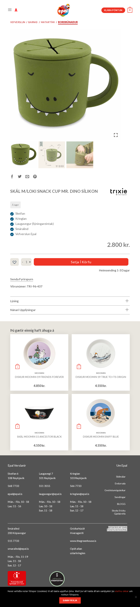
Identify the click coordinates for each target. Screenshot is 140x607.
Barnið (33, 22)
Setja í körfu (81, 262)
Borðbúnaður (68, 22)
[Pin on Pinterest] (37, 177)
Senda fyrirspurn (21, 279)
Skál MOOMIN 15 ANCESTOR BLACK (39, 436)
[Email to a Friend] (29, 177)
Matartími (48, 22)
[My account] (16, 10)
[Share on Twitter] (22, 177)
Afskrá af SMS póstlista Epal (117, 528)
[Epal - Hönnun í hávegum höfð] (63, 10)
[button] (116, 86)
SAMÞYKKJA (70, 600)
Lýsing (14, 301)
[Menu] (10, 10)
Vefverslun (17, 22)
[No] (135, 598)
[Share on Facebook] (14, 177)
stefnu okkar (122, 591)
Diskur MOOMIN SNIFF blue (101, 436)
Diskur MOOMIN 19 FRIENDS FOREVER (39, 376)
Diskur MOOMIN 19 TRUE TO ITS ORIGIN (100, 376)
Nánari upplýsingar (23, 310)
